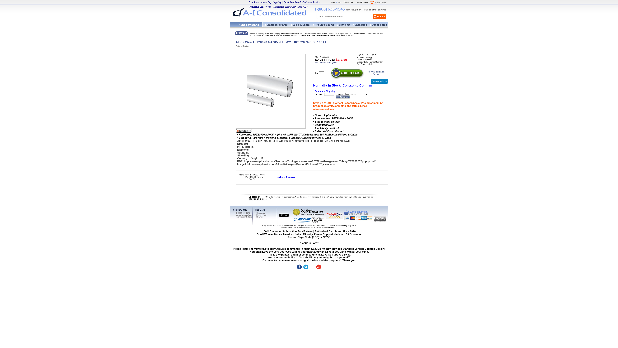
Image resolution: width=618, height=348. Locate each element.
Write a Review (242, 46)
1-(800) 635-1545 (329, 9)
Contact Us (348, 2)
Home (333, 2)
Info (339, 2)
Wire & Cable (301, 25)
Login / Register (362, 2)
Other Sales (379, 25)
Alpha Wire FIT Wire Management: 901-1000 (280, 35)
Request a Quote (379, 81)
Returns (259, 217)
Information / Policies (243, 217)
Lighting (344, 25)
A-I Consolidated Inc (288, 226)
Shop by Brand (250, 25)
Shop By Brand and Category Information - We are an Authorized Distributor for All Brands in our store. (297, 33)
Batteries (361, 25)
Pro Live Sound (324, 25)
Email (374, 9)
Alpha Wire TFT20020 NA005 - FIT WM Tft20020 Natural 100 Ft (252, 177)
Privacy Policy (261, 215)
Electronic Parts (277, 25)
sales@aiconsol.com (323, 109)
